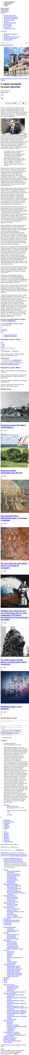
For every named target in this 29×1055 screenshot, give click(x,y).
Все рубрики (7, 27)
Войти (11, 45)
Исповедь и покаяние (13, 1025)
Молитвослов (7, 24)
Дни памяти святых (12, 890)
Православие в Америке (13, 966)
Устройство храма (12, 905)
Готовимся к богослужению (11, 1032)
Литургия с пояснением (13, 1033)
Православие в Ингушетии (14, 973)
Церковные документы (10, 1038)
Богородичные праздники (14, 891)
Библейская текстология (13, 875)
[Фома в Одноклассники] (9, 821)
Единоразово (6, 351)
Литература (10, 953)
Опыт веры (10, 928)
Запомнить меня (7, 737)
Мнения (6, 979)
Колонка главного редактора (12, 920)
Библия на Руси (11, 881)
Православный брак (12, 947)
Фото (5, 980)
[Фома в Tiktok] (6, 824)
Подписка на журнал (9, 28)
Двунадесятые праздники (14, 888)
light (2, 92)
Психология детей (12, 910)
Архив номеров (8, 841)
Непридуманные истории (11, 17)
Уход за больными (12, 943)
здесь (15, 355)
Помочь (7, 8)
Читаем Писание (11, 878)
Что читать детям (12, 914)
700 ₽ (2, 342)
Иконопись (10, 954)
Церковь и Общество (9, 1039)
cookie (18, 861)
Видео (5, 982)
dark (4, 92)
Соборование (10, 1029)
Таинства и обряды (9, 1020)
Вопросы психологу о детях (14, 917)
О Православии (11, 931)
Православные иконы (10, 895)
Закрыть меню (4, 9)
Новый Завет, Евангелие (14, 871)
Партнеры (6, 840)
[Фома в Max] (5, 829)
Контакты (6, 836)
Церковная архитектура (10, 335)
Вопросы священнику (10, 22)
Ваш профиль (8, 3)
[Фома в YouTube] (7, 826)
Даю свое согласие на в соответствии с (12, 363)
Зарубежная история (12, 938)
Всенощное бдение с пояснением (16, 1035)
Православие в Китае (13, 976)
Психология (7, 940)
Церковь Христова (9, 1036)
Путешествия (7, 923)
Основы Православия (10, 15)
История (20, 78)
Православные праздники (11, 884)
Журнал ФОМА (5, 78)
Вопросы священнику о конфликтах (17, 1010)
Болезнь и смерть (12, 941)
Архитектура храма (12, 904)
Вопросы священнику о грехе (15, 1006)
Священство (10, 1030)
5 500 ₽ (3, 346)
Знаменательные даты (13, 934)
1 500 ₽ (3, 344)
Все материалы (8, 25)
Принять (16, 1053)
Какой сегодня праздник (10, 34)
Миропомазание (11, 1027)
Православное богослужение (12, 37)
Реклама (6, 834)
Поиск (6, 5)
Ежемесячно (15, 351)
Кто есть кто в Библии (13, 874)
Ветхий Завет (11, 872)
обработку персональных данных (10, 362)
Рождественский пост (13, 986)
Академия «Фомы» (9, 20)
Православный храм (9, 903)
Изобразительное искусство (14, 957)
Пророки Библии (12, 877)
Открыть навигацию (9, 2)
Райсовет (6, 35)
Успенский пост (11, 989)
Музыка (9, 956)
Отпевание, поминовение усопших (17, 1026)
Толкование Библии (12, 879)
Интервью (7, 977)
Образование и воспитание (11, 921)
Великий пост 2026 (12, 987)
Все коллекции (8, 39)
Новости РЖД (8, 924)
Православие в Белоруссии (14, 969)
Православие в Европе (13, 971)
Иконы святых (11, 900)
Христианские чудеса (13, 930)
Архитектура (10, 951)
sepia (7, 92)
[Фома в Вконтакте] (7, 820)
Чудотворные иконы (12, 901)
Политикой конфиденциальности (10, 364)
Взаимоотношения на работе (15, 948)
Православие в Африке (13, 967)
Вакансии (6, 838)
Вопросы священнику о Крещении (16, 1012)
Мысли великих (11, 963)
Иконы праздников (12, 898)
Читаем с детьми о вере (10, 38)
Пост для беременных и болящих (16, 991)
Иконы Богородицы (12, 897)
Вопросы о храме (12, 1019)
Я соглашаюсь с (12, 360)
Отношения (7, 918)
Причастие (10, 1023)
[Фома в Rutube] (6, 827)
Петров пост (10, 990)
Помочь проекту (5, 358)
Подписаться (20, 850)
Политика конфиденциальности (13, 858)
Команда (6, 837)
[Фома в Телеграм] (7, 823)
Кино (8, 958)
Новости (6, 21)
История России (11, 937)
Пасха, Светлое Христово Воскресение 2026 (14, 886)
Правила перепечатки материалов (13, 859)
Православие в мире (9, 964)
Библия (6, 869)
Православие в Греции (13, 970)
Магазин (6, 833)
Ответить (6, 805)
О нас (5, 831)
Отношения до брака (13, 946)
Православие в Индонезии (14, 974)
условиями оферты (17, 360)
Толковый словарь (12, 961)
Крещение (10, 1022)
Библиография (11, 882)
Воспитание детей (9, 907)
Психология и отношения (11, 18)
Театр (8, 960)
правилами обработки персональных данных (13, 854)
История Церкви (11, 935)
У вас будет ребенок (12, 915)
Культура (6, 950)
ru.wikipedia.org (11, 320)
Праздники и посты (9, 984)
